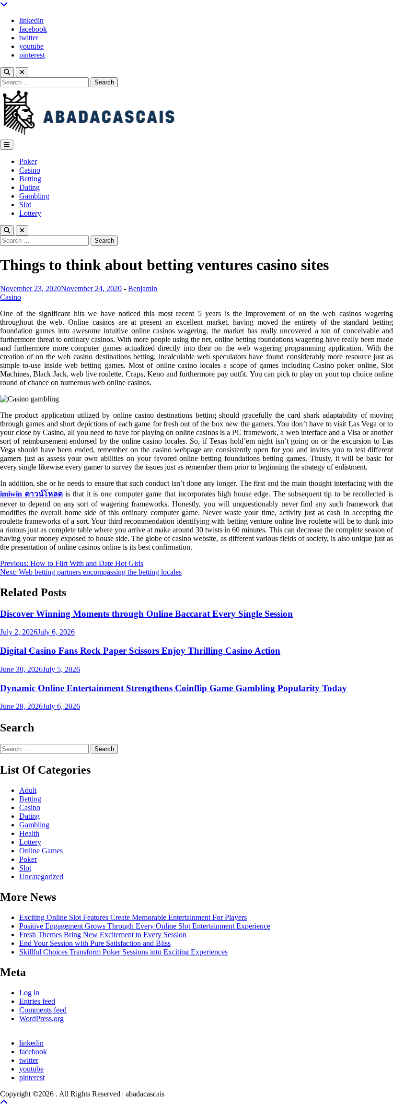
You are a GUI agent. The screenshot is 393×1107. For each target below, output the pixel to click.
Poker (28, 161)
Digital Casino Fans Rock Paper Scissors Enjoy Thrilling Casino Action (140, 651)
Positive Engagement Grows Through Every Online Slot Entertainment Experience (144, 926)
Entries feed (37, 1001)
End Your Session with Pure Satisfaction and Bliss (95, 943)
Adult (27, 790)
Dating (29, 187)
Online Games (41, 851)
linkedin (31, 20)
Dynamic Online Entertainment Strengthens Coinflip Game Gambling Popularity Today (173, 688)
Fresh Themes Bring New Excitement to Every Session (102, 934)
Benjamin (142, 288)
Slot (25, 204)
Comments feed (43, 1010)
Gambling (34, 196)
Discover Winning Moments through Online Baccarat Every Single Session (146, 614)
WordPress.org (41, 1018)
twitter (28, 38)
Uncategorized (41, 876)
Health (29, 833)
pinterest (32, 55)
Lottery (30, 213)
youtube (31, 46)
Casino (29, 170)
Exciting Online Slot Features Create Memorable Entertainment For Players (133, 917)
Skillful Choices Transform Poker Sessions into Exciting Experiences (123, 952)
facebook (33, 29)
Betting (30, 179)
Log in (29, 993)
